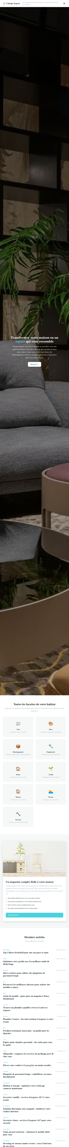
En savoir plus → (13, 915)
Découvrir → (34, 364)
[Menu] (64, 3)
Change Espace (11, 3)
